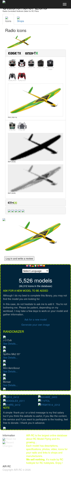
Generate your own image (35, 324)
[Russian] (41, 266)
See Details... (10, 343)
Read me (10, 438)
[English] (27, 266)
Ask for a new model (35, 319)
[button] (24, 53)
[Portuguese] (38, 266)
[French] (30, 266)
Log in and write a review (19, 258)
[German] (32, 266)
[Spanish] (43, 266)
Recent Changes (8, 444)
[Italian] (35, 266)
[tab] (35, 53)
